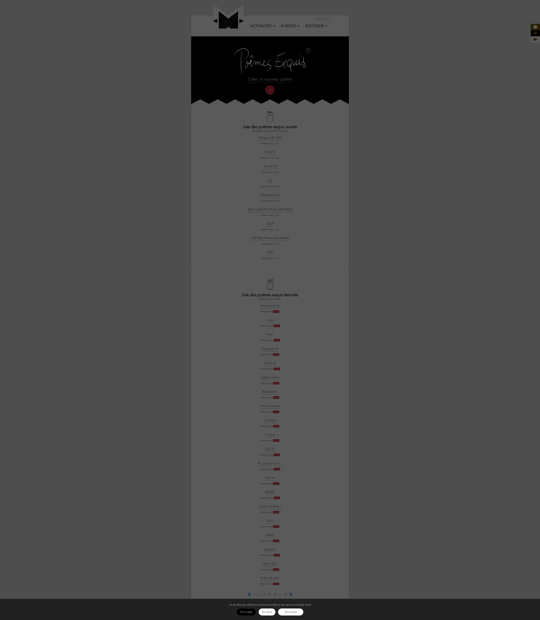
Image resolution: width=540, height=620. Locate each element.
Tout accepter (246, 611)
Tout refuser (267, 611)
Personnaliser (291, 611)
